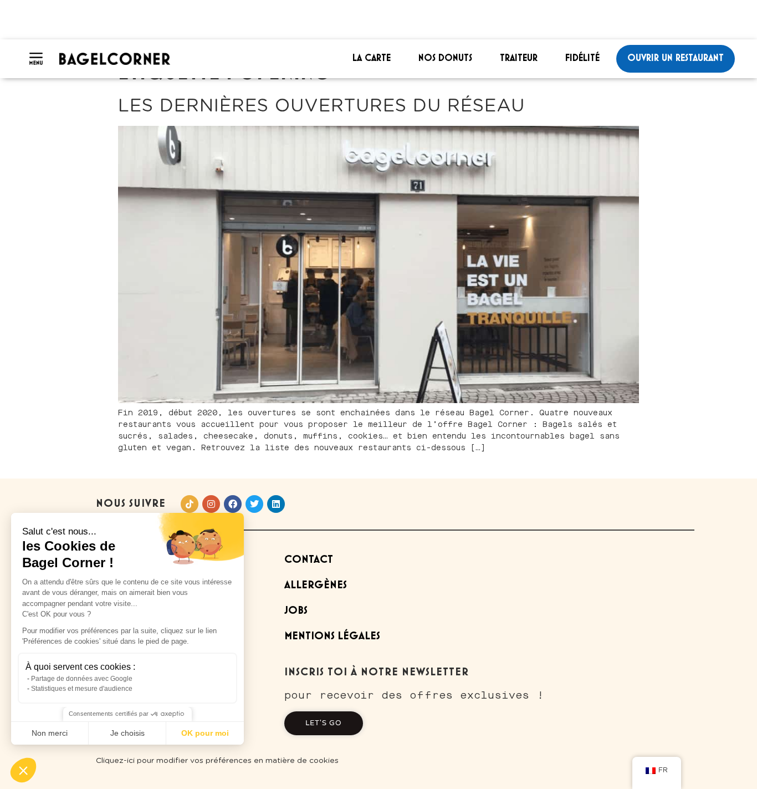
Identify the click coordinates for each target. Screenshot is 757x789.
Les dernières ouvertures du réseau (321, 106)
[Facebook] (233, 504)
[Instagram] (211, 504)
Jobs (296, 611)
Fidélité (582, 58)
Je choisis (127, 733)
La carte (371, 58)
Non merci (50, 733)
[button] (23, 770)
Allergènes (315, 585)
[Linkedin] (276, 504)
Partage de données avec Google (81, 679)
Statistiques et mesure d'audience (81, 689)
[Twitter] (254, 504)
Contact (308, 560)
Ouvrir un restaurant (675, 58)
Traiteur (519, 58)
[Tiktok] (189, 504)
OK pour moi (205, 733)
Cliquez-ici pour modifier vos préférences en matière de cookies (217, 761)
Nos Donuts (445, 58)
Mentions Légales (332, 636)
